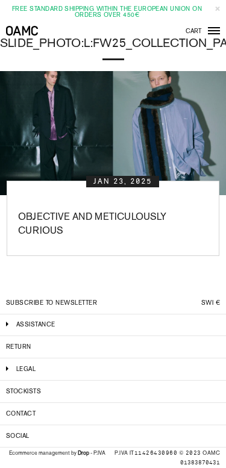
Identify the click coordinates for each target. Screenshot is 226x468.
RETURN (18, 347)
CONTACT (21, 413)
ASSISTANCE (35, 324)
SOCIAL (18, 436)
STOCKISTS (23, 391)
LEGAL (26, 369)
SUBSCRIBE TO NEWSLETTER (51, 303)
